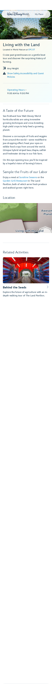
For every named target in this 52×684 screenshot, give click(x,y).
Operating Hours (16, 90)
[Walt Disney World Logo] (18, 14)
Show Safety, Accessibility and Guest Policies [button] (25, 75)
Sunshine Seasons (28, 177)
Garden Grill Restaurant (15, 181)
